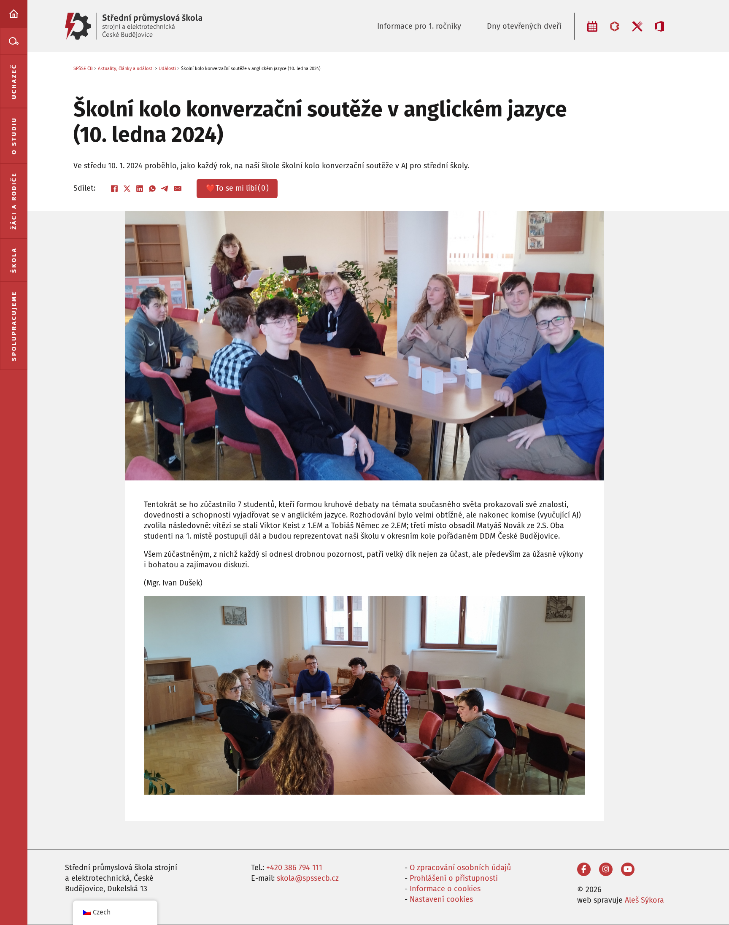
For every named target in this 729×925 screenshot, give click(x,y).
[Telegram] (165, 188)
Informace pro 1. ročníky (419, 26)
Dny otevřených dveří (524, 26)
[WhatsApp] (152, 188)
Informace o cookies (445, 888)
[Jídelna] (637, 26)
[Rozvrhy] (592, 26)
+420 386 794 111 (294, 867)
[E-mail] (177, 188)
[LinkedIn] (139, 188)
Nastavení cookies (441, 899)
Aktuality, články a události (126, 68)
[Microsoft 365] (659, 26)
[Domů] (13, 13)
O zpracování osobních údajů (460, 867)
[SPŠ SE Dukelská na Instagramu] (606, 869)
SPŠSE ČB (83, 68)
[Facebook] (114, 188)
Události (167, 68)
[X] (127, 188)
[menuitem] (13, 13)
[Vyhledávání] (13, 41)
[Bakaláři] (614, 26)
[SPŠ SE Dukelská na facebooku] (584, 869)
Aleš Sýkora (644, 900)
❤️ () (237, 188)
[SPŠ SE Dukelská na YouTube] (627, 869)
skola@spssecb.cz (308, 878)
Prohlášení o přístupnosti (454, 878)
